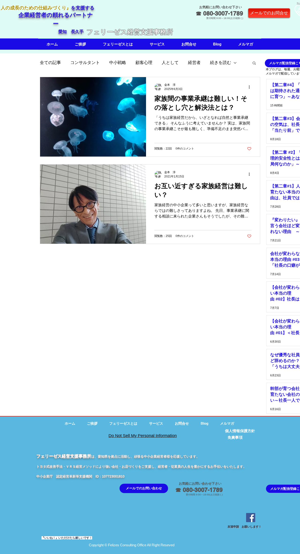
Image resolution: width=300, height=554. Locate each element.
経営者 (194, 62)
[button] (80, 44)
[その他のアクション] (251, 87)
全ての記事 (50, 62)
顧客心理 (143, 62)
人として (170, 62)
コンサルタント (85, 62)
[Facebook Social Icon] (250, 517)
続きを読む (220, 62)
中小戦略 (117, 62)
